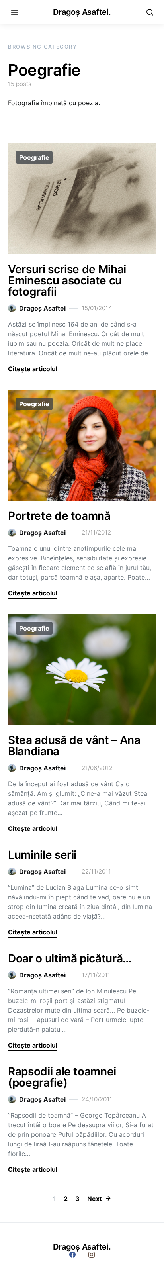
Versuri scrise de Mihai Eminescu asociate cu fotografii (67, 280)
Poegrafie (34, 157)
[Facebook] (72, 1255)
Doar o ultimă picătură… (70, 958)
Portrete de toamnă (59, 516)
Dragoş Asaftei (42, 308)
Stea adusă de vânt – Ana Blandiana (74, 745)
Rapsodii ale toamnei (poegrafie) (62, 1077)
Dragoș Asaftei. (82, 12)
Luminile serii (42, 855)
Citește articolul (32, 369)
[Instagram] (91, 1255)
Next (94, 1199)
